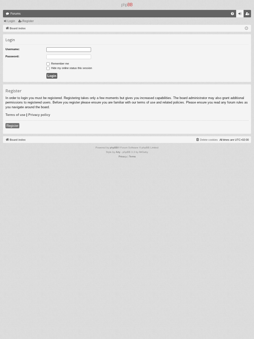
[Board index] (127, 5)
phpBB (114, 147)
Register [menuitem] (248, 14)
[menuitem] (232, 13)
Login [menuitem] (241, 14)
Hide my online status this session (71, 68)
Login (11, 21)
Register (28, 21)
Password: (12, 56)
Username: (12, 49)
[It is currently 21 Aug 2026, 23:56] (246, 28)
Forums (15, 13)
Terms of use (15, 115)
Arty (118, 152)
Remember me (59, 63)
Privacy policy (39, 115)
